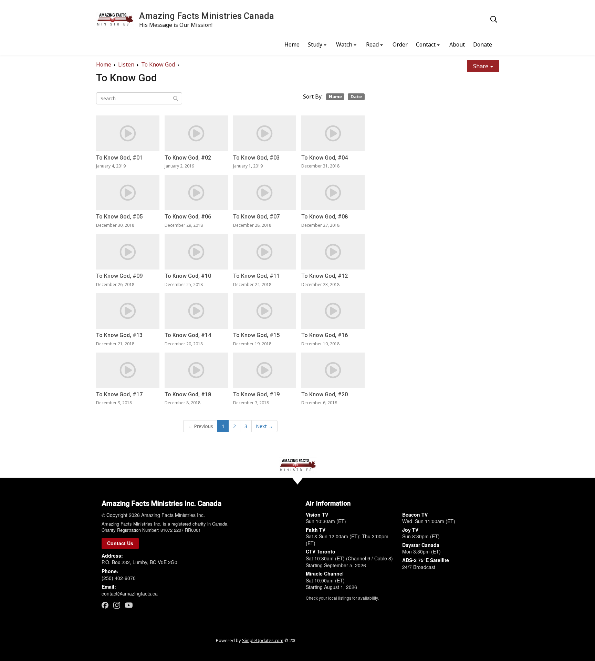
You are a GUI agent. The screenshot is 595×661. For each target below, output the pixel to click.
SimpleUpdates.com (262, 640)
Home (292, 44)
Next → (264, 426)
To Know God (158, 64)
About (457, 44)
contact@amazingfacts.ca (130, 593)
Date (356, 96)
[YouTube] (129, 605)
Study (315, 44)
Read (372, 44)
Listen (126, 64)
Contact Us (120, 543)
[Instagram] (116, 605)
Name (335, 96)
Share (481, 66)
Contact (426, 44)
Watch (344, 44)
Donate (482, 44)
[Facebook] (105, 605)
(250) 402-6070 (119, 577)
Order (400, 44)
